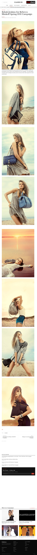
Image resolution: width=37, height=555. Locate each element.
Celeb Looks (14, 543)
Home (7, 5)
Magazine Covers (15, 542)
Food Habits (14, 549)
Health (29, 5)
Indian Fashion (24, 5)
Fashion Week (3, 551)
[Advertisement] (18, 447)
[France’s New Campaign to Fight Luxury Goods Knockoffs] (27, 515)
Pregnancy (14, 551)
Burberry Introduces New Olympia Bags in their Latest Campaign (9, 522)
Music (26, 545)
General (14, 548)
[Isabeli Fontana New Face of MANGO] (10, 530)
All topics (26, 550)
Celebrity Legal (27, 544)
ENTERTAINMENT (17, 5)
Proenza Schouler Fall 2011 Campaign (26, 536)
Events (26, 543)
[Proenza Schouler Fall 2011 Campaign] (27, 530)
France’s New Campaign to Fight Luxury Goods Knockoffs (25, 522)
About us (26, 548)
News (25, 542)
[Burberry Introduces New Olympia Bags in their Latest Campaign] (10, 515)
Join (33, 473)
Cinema (3, 550)
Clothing (14, 545)
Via (2, 429)
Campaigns (14, 544)
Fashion (18, 2)
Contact (26, 549)
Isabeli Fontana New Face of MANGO (9, 536)
